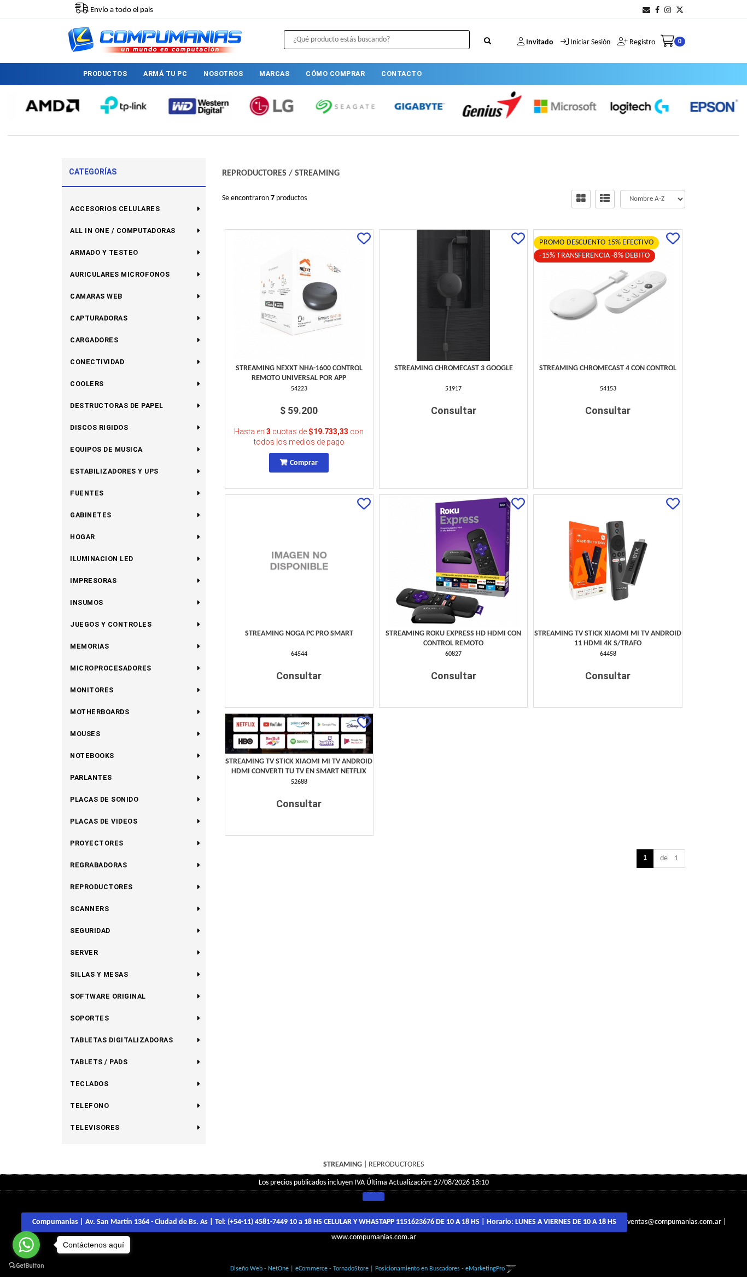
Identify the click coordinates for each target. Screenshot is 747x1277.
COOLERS (87, 384)
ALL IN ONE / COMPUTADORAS (123, 230)
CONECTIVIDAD (97, 362)
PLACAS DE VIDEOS (103, 821)
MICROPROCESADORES (110, 668)
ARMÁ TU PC (165, 73)
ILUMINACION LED (101, 559)
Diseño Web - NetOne (259, 1269)
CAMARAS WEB (96, 296)
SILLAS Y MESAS (99, 974)
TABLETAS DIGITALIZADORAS (121, 1040)
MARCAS (274, 73)
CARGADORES (94, 340)
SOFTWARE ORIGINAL (108, 996)
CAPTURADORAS (98, 318)
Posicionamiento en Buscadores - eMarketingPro (440, 1269)
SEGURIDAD (90, 930)
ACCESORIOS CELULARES (115, 209)
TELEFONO (89, 1105)
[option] (44, 106)
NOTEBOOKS (92, 755)
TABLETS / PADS (98, 1062)
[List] (605, 199)
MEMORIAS (89, 646)
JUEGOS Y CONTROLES (110, 624)
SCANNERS (89, 909)
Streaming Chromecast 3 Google (453, 368)
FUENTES (87, 493)
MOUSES (85, 734)
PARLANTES (91, 777)
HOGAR (82, 537)
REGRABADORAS (98, 865)
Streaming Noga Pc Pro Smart (299, 633)
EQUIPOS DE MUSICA (106, 449)
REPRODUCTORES (101, 887)
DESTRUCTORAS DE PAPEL (117, 405)
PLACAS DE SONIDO (104, 799)
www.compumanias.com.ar (373, 1237)
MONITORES (92, 690)
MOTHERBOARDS (99, 712)
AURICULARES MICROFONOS (120, 274)
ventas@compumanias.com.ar (674, 1222)
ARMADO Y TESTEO (104, 252)
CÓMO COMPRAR (335, 73)
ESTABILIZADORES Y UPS (114, 471)
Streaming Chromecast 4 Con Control (607, 368)
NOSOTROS (223, 73)
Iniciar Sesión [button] (590, 42)
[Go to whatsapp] (26, 1244)
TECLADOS (89, 1084)
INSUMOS (86, 602)
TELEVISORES (95, 1127)
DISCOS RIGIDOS (99, 427)
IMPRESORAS (93, 580)
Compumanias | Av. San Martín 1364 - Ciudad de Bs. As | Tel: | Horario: (324, 1222)
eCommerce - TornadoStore (332, 1269)
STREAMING (317, 173)
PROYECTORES (97, 843)
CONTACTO (401, 73)
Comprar (304, 463)
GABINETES (91, 515)
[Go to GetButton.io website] (26, 1265)
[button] (646, 11)
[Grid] (581, 199)
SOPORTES (89, 1018)
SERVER (84, 952)
